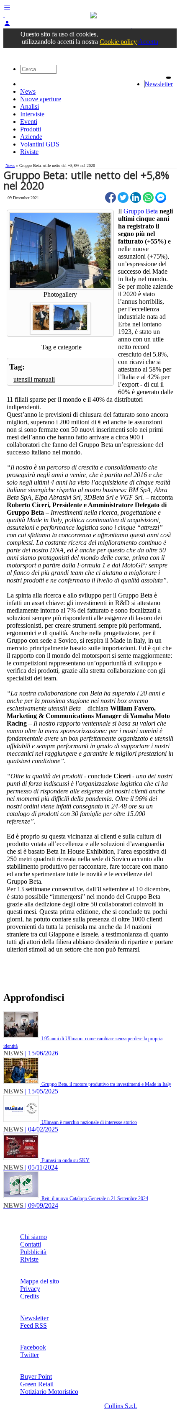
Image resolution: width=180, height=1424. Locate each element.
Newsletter (158, 83)
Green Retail (37, 1384)
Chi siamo (33, 1236)
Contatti (30, 1244)
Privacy (30, 1288)
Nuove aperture (40, 99)
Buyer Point (36, 1376)
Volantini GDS (39, 144)
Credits (29, 1296)
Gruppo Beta (140, 211)
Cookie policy (118, 41)
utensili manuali (34, 379)
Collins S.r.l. (120, 1405)
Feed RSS (33, 1325)
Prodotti (30, 129)
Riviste (29, 151)
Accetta (148, 41)
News (28, 91)
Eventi (28, 121)
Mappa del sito (39, 1281)
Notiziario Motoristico (49, 1391)
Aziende (31, 136)
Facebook (33, 1347)
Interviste (32, 114)
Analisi (29, 106)
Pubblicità (33, 1251)
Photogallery (60, 294)
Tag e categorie (61, 347)
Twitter (29, 1354)
